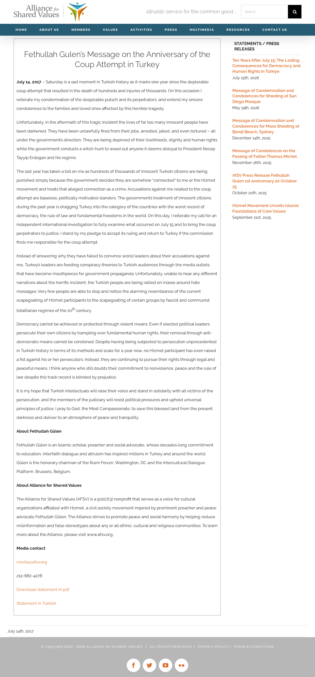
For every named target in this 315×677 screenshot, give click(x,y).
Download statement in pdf (43, 589)
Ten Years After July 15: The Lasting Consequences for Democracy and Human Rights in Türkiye (266, 66)
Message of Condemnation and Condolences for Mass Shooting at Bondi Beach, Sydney (265, 126)
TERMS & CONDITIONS (254, 646)
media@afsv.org (31, 561)
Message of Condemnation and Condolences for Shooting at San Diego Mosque (264, 96)
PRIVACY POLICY (213, 646)
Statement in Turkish (36, 603)
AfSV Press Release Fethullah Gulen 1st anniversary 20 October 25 (264, 181)
